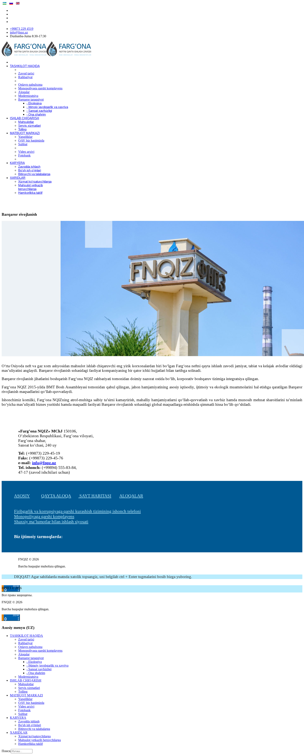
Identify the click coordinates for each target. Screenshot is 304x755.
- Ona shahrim (36, 114)
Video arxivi (26, 151)
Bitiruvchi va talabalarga (34, 174)
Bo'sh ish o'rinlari (29, 170)
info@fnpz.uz (19, 32)
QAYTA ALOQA (56, 495)
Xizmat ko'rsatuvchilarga (34, 181)
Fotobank (24, 155)
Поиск (6, 751)
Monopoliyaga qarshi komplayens (40, 88)
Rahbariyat (25, 77)
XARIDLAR (17, 177)
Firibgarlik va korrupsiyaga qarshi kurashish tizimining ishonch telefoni (77, 511)
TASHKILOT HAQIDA (25, 66)
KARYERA (17, 163)
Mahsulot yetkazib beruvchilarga (39, 740)
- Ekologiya (34, 103)
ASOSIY (22, 495)
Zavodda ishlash (29, 166)
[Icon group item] (16, 548)
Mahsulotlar (26, 122)
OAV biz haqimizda (31, 140)
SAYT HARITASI (94, 495)
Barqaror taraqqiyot (31, 99)
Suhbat (22, 144)
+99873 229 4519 (21, 28)
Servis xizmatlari (29, 125)
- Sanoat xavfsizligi (39, 110)
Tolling (22, 129)
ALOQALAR (131, 495)
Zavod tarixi (26, 73)
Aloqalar (24, 92)
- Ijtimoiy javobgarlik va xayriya (47, 107)
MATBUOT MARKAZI (25, 133)
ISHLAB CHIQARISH (24, 118)
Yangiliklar (25, 136)
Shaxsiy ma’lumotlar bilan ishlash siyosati (51, 521)
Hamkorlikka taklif (30, 192)
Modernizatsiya (28, 96)
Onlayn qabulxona (30, 84)
